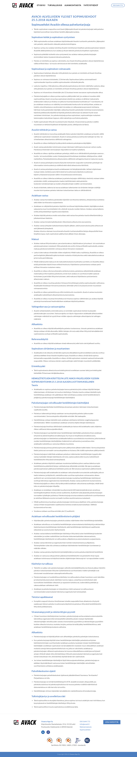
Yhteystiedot (90, 5)
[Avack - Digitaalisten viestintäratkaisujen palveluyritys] (23, 5)
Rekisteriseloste (86, 727)
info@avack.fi (84, 724)
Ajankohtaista (73, 5)
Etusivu (41, 5)
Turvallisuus (55, 5)
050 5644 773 (85, 721)
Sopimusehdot (85, 730)
